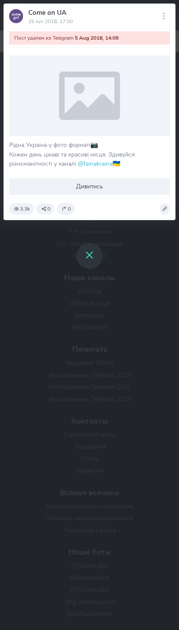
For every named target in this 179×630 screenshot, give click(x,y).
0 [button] (48, 208)
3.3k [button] (25, 208)
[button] (164, 209)
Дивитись (89, 186)
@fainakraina (95, 163)
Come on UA (47, 12)
